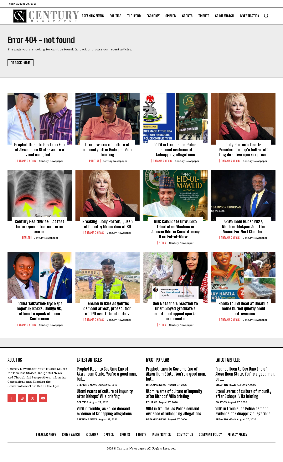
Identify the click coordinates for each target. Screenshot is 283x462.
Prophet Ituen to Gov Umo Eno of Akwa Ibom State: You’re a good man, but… (39, 149)
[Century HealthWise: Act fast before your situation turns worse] (40, 195)
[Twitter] (32, 398)
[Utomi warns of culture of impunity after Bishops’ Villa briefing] (107, 118)
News (162, 242)
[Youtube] (43, 398)
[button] (266, 15)
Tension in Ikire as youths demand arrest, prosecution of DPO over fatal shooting (107, 308)
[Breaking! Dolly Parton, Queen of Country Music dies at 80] (107, 195)
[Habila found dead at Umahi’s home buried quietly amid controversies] (243, 277)
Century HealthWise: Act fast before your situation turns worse (39, 226)
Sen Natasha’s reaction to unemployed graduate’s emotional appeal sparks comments (175, 311)
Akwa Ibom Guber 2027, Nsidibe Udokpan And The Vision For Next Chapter (243, 226)
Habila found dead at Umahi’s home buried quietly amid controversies (243, 308)
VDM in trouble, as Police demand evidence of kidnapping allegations (175, 149)
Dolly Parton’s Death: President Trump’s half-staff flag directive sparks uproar (243, 149)
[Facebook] (12, 398)
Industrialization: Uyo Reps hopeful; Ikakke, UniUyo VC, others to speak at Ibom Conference (39, 311)
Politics (94, 160)
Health (26, 237)
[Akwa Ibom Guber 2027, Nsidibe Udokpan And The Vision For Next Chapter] (243, 195)
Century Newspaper (51, 161)
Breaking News (26, 160)
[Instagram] (22, 398)
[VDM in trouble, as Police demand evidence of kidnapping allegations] (175, 118)
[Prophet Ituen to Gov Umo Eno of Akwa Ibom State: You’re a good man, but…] (40, 118)
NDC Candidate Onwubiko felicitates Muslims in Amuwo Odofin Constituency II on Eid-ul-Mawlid (175, 229)
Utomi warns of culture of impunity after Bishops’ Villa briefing (107, 149)
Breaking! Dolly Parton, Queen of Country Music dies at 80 (107, 224)
